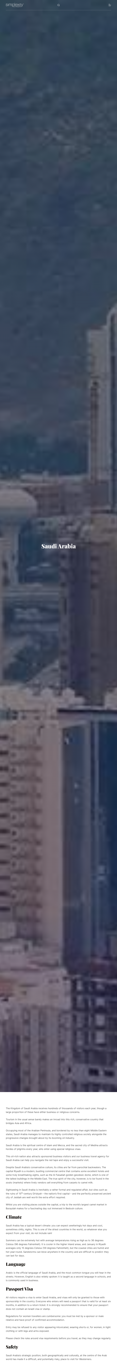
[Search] (59, 5)
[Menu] (110, 5)
